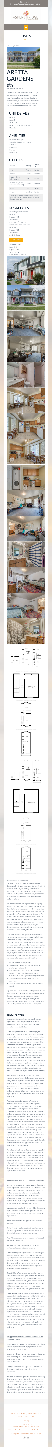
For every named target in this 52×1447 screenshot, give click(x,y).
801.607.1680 (25, 2)
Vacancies (22, 1414)
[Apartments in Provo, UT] (26, 15)
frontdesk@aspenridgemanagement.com (25, 4)
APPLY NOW (16, 240)
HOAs (30, 1414)
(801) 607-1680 (25, 1424)
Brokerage (26, 1421)
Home (13, 1414)
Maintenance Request (27, 1416)
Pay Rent (37, 1414)
